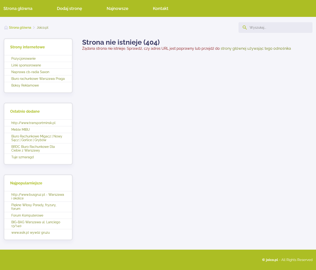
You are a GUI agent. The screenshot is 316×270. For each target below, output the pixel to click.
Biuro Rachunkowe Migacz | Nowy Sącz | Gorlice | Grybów (36, 138)
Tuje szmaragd (22, 157)
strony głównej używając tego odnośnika (256, 48)
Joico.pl (42, 27)
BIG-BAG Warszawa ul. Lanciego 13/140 (35, 224)
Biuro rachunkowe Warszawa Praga (38, 79)
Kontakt (160, 8)
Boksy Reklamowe (25, 85)
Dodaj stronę (69, 8)
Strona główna (17, 8)
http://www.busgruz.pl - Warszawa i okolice (37, 196)
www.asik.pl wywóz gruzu (30, 232)
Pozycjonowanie (23, 58)
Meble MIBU (20, 129)
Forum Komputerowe (27, 215)
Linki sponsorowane (26, 65)
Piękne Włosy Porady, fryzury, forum (33, 207)
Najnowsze (117, 8)
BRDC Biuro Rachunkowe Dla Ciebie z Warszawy (33, 148)
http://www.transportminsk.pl (33, 123)
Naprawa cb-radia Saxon (30, 72)
